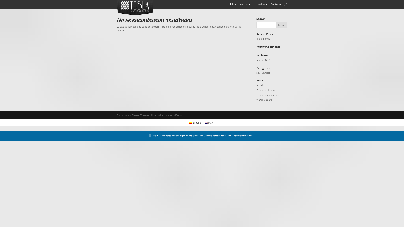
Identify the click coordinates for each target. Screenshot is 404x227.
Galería (244, 4)
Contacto (276, 4)
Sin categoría (263, 72)
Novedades (261, 4)
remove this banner (242, 135)
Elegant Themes (140, 115)
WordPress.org (264, 99)
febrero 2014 (263, 60)
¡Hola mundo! (263, 38)
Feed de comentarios (267, 94)
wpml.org (178, 135)
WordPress (176, 115)
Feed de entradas (265, 90)
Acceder (260, 85)
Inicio (233, 4)
